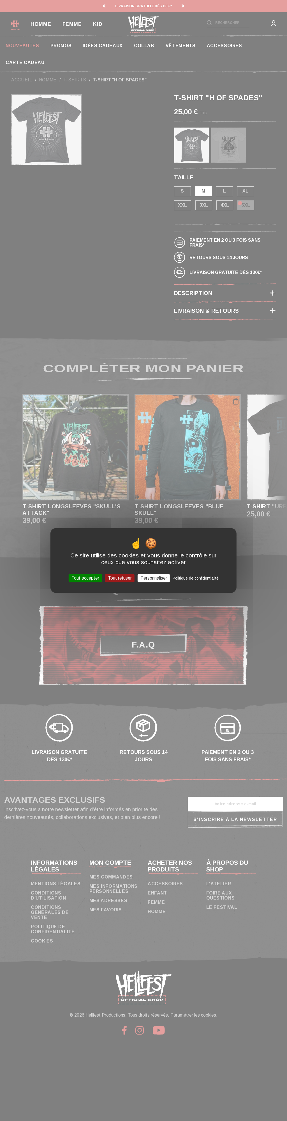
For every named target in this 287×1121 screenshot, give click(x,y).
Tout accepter (85, 578)
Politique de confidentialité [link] (196, 578)
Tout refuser (120, 578)
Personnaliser (153, 578)
